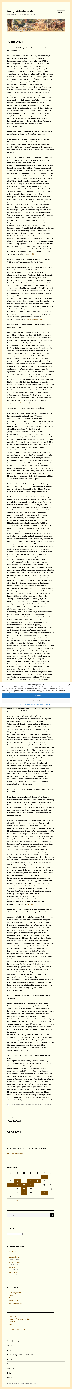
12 (24, 1185)
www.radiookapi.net (34, 319)
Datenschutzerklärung (37, 704)
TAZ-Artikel (13, 1300)
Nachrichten (48, 1104)
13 (31, 1185)
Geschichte (11, 1364)
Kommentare (14, 1295)
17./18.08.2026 (14, 1262)
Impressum (48, 704)
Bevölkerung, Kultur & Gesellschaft (20, 1355)
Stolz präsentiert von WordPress (30, 1383)
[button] (69, 685)
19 (24, 1189)
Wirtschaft (11, 1368)
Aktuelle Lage (12, 1345)
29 (44, 1193)
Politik (9, 1359)
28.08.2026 (13, 1252)
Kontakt (12, 1322)
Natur (9, 1373)
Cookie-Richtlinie (25, 704)
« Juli (17, 1200)
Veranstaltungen (15, 1303)
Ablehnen (36, 701)
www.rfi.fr (30, 254)
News (9, 1350)
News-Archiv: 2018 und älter (19, 1319)
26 (24, 1193)
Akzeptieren (36, 695)
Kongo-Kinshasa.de (20, 11)
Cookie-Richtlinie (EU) (17, 1329)
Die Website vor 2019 (15, 1154)
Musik (9, 1377)
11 (17, 1185)
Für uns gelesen (15, 1293)
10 (10, 1185)
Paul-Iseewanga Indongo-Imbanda (21, 1104)
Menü (60, 12)
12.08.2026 (13, 1267)
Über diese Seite (13, 1341)
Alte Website (13, 1316)
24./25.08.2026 (14, 1257)
